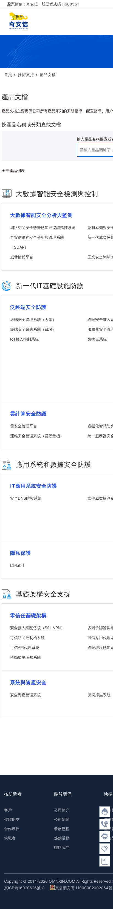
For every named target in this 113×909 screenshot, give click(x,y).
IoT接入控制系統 (24, 339)
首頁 (8, 74)
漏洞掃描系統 (99, 694)
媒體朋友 (11, 819)
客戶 (8, 810)
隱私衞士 (18, 565)
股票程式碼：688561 (60, 4)
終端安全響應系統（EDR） (33, 329)
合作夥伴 (11, 828)
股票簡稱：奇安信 (22, 4)
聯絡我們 (61, 847)
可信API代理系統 (24, 647)
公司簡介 (61, 810)
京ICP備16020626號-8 (24, 887)
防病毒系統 (97, 339)
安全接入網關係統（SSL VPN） (37, 627)
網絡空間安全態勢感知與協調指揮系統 (42, 227)
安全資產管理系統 (25, 694)
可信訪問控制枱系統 (27, 637)
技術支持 (26, 74)
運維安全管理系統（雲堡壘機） (37, 435)
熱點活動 (61, 838)
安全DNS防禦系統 (25, 498)
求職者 (10, 838)
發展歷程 (61, 828)
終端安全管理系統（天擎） (33, 319)
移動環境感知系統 (25, 657)
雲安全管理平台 (23, 426)
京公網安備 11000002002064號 (83, 887)
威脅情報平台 (21, 257)
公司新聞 (61, 819)
